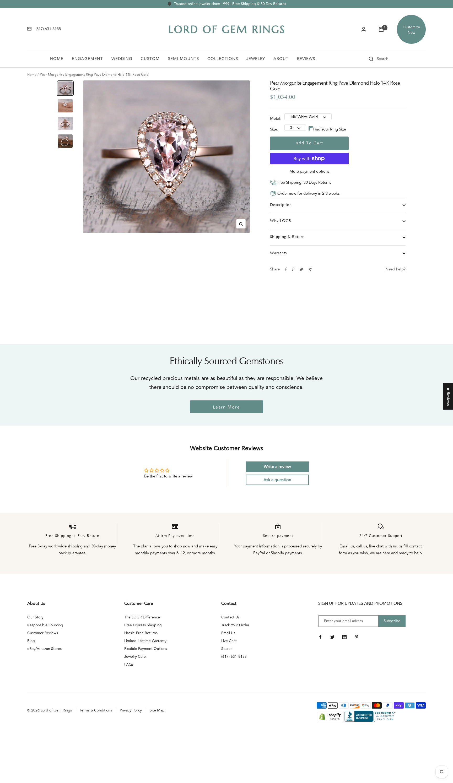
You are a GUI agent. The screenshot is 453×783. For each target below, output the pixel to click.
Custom (150, 59)
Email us (346, 546)
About (281, 59)
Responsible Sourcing (45, 625)
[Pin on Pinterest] (293, 269)
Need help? (395, 269)
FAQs (128, 664)
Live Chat (229, 641)
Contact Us (230, 617)
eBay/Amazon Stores (44, 648)
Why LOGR (280, 221)
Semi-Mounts (183, 59)
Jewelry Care (135, 656)
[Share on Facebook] (286, 269)
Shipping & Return (287, 237)
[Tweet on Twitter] (301, 269)
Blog (31, 641)
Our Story (35, 617)
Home (56, 59)
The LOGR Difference (142, 617)
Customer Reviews (42, 633)
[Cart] (381, 29)
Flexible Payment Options (145, 648)
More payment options (309, 171)
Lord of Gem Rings (56, 710)
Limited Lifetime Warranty (145, 641)
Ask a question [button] (277, 480)
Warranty (278, 253)
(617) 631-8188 (234, 656)
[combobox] (390, 59)
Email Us (228, 633)
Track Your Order (235, 625)
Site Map (157, 710)
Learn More (226, 407)
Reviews (306, 59)
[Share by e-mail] (310, 269)
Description (281, 205)
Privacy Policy (131, 710)
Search (227, 648)
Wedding (121, 59)
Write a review (277, 467)
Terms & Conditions (96, 710)
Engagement (87, 59)
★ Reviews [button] (448, 396)
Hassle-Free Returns (141, 633)
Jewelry (255, 59)
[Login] (363, 29)
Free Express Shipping (143, 625)
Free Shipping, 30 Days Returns (303, 183)
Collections (222, 59)
